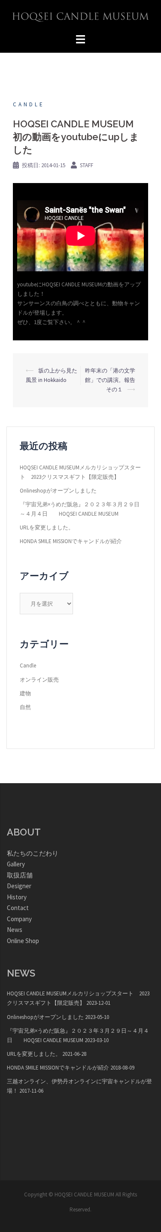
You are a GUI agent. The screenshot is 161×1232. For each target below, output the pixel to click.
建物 (25, 693)
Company (19, 919)
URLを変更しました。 (47, 527)
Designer (19, 886)
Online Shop (23, 941)
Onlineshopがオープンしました (58, 490)
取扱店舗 (20, 875)
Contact (18, 908)
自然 (25, 707)
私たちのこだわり (32, 853)
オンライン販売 (39, 679)
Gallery (16, 864)
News (14, 930)
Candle (29, 104)
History (17, 897)
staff (86, 165)
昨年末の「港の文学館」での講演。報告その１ (110, 380)
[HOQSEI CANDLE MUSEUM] (81, 16)
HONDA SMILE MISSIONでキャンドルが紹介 (71, 541)
